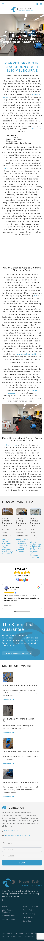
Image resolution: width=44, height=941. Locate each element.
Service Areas (28, 917)
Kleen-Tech (35, 129)
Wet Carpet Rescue (30, 906)
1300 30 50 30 (11, 831)
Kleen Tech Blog (29, 914)
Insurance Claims (8, 916)
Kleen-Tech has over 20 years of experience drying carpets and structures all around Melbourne (22, 545)
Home (4, 906)
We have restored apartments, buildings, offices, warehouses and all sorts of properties (7, 546)
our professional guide (26, 354)
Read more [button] (8, 606)
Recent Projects (29, 910)
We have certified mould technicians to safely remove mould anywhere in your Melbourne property (35, 549)
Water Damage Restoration (7, 911)
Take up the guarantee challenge (16, 653)
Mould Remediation (9, 919)
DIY (35, 296)
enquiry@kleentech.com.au (18, 835)
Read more (7, 700)
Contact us (27, 921)
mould (5, 168)
